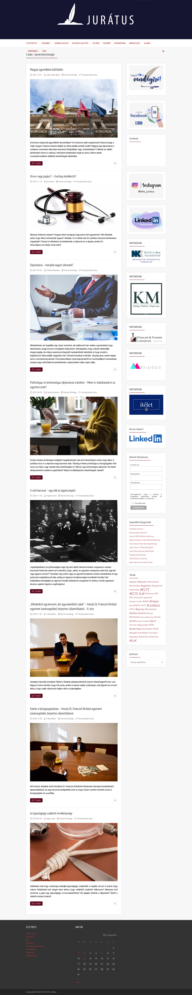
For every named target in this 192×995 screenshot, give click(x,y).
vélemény (154, 637)
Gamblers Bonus (136, 529)
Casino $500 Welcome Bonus (141, 536)
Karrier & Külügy (62, 43)
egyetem (146, 585)
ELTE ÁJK (138, 593)
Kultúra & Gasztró (80, 43)
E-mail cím (134, 465)
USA (157, 629)
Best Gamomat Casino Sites (141, 562)
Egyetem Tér (32, 43)
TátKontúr (30, 952)
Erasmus (150, 593)
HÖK (146, 601)
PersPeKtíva (31, 949)
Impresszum (134, 43)
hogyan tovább (136, 601)
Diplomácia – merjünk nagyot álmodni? (51, 265)
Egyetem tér (157, 586)
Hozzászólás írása (89, 75)
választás (144, 637)
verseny (134, 636)
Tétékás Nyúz (31, 956)
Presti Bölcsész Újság (35, 946)
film (132, 597)
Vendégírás (32, 51)
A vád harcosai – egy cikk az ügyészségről (52, 490)
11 (84, 958)
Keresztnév (135, 474)
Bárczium (30, 937)
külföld (143, 613)
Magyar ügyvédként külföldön (46, 69)
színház (133, 625)
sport (153, 621)
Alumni (147, 43)
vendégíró (154, 633)
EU (157, 593)
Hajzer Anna (51, 496)
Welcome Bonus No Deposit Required (144, 540)
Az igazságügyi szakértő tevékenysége (51, 813)
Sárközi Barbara (53, 270)
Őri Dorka (50, 182)
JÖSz (132, 609)
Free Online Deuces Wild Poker (141, 551)
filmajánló (139, 597)
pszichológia (144, 621)
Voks (44, 51)
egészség (134, 590)
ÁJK (134, 640)
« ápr (77, 982)
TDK (152, 625)
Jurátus (154, 605)
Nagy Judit (50, 819)
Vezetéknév (135, 483)
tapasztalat (143, 625)
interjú (155, 601)
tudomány (136, 628)
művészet (135, 617)
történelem (148, 629)
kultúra (134, 613)
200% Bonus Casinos (138, 559)
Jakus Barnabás (53, 75)
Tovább (37, 163)
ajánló (133, 582)
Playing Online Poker (137, 555)
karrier (140, 609)
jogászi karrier (140, 605)
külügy (150, 613)
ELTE (146, 589)
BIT (27, 940)
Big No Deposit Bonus (138, 533)
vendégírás (143, 633)
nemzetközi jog (147, 617)
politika (133, 621)
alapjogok (142, 582)
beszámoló (154, 582)
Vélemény (107, 43)
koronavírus (151, 609)
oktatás (158, 617)
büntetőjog (135, 586)
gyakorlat (148, 597)
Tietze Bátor (51, 614)
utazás (134, 632)
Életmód (96, 43)
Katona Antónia (52, 392)
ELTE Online (31, 934)
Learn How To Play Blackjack (141, 547)
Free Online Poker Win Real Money (143, 544)
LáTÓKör (30, 943)
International (120, 43)
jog (131, 605)
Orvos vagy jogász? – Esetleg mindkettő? (53, 176)
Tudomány (45, 43)
